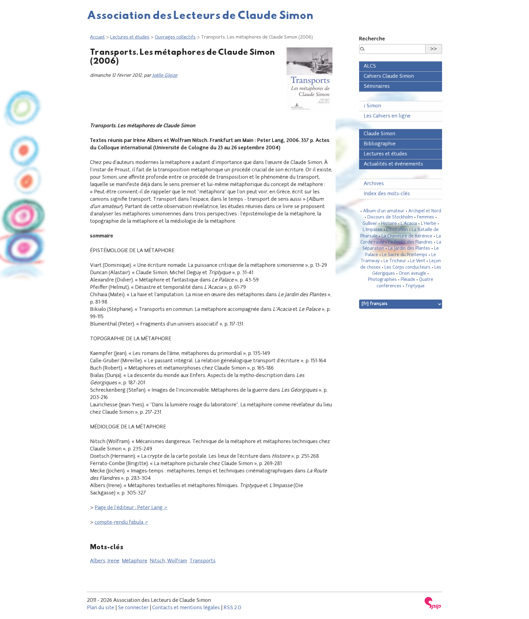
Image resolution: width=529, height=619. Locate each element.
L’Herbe (428, 224)
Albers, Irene (104, 561)
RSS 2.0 (232, 608)
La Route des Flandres (410, 242)
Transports (202, 561)
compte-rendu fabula (119, 522)
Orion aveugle (412, 274)
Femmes (425, 217)
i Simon (372, 106)
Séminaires (377, 86)
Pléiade (408, 280)
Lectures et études (129, 37)
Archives (374, 183)
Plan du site (100, 608)
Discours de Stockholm (390, 217)
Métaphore (134, 561)
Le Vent (417, 261)
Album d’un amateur (383, 211)
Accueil (97, 37)
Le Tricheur (395, 261)
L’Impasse (372, 230)
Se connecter (133, 608)
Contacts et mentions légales (186, 608)
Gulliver (369, 224)
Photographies (382, 280)
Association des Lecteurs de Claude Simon (200, 15)
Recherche (372, 39)
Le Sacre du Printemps (404, 255)
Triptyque (415, 286)
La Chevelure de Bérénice (406, 236)
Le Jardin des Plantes (409, 249)
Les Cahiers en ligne (387, 116)
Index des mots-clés (387, 194)
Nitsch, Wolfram (168, 561)
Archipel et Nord (424, 211)
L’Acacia (409, 224)
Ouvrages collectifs (175, 37)
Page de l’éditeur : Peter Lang (129, 507)
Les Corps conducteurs (407, 268)
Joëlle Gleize (164, 75)
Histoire (389, 224)
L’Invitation (397, 230)
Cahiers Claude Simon (389, 76)
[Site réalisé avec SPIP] (433, 603)
